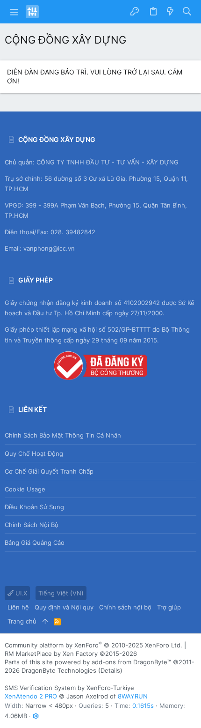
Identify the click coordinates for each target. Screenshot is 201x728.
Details (110, 670)
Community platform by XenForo (93, 645)
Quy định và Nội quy (64, 607)
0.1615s (143, 705)
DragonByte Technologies (59, 670)
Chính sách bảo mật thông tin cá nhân (63, 435)
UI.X (20, 593)
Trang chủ (21, 621)
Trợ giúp (169, 607)
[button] (14, 11)
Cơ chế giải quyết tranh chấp (49, 471)
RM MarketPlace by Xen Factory (71, 653)
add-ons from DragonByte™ (131, 662)
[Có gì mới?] (170, 11)
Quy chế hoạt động (34, 453)
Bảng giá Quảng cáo (35, 542)
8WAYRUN (133, 696)
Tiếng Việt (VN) (61, 593)
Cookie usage (25, 489)
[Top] (45, 621)
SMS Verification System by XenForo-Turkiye (69, 687)
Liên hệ (18, 607)
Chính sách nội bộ (31, 524)
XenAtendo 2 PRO (31, 696)
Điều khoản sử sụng (34, 507)
